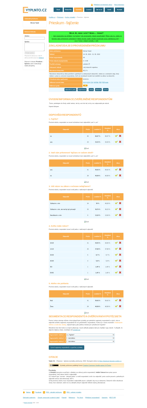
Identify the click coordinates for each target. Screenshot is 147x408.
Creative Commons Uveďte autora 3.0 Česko (97, 365)
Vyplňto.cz (52, 17)
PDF (100, 82)
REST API (112, 397)
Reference (72, 397)
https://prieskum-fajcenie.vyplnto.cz (110, 361)
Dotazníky (68, 9)
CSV (91, 82)
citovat (106, 89)
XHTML (96, 82)
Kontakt (119, 9)
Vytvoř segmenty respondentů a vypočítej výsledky (66, 347)
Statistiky (105, 397)
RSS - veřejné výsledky (74, 392)
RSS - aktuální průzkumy (54, 392)
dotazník (98, 89)
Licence (88, 9)
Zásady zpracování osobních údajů (49, 397)
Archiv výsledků (70, 17)
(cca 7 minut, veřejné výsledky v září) (86, 37)
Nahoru (28, 392)
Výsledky (79, 9)
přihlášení (41, 57)
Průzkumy (60, 17)
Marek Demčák (28, 402)
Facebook (38, 392)
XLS (84, 82)
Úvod (58, 9)
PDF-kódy (105, 82)
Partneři (64, 397)
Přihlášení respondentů (92, 397)
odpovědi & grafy (70, 89)
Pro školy (80, 397)
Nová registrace (119, 4)
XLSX (88, 82)
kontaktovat (76, 330)
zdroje (91, 89)
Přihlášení (103, 4)
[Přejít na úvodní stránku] (35, 3)
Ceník (109, 9)
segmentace (82, 89)
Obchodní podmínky (29, 397)
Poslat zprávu (29, 53)
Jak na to (99, 9)
